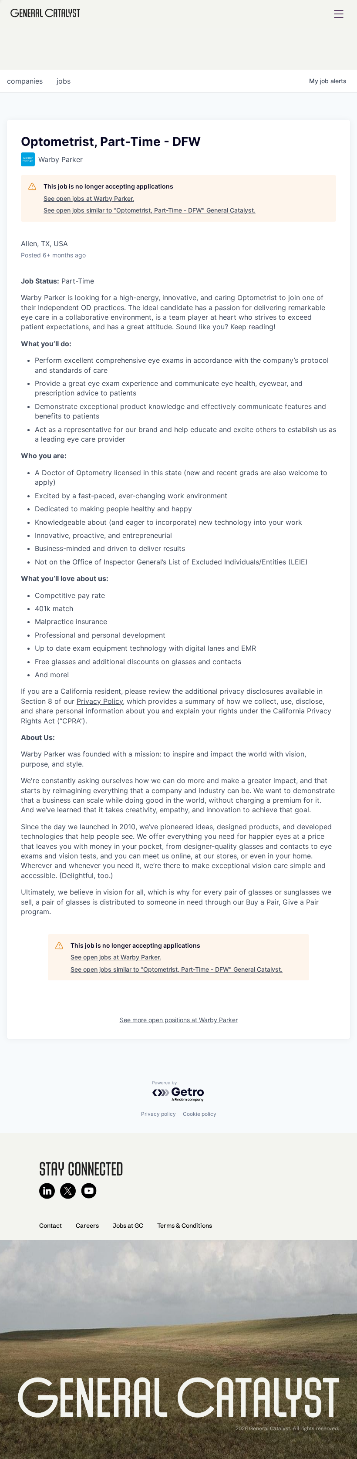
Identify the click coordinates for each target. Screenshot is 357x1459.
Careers (87, 1225)
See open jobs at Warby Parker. (89, 198)
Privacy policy (158, 1114)
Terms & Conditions (184, 1225)
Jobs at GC (128, 1225)
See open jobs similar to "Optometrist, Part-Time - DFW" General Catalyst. (150, 210)
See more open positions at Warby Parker (179, 1019)
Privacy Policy (100, 701)
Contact (50, 1225)
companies (25, 81)
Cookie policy (199, 1114)
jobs (64, 81)
